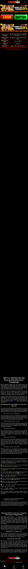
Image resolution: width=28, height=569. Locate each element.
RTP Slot (14, 400)
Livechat (14, 568)
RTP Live (16, 516)
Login (5, 568)
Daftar (23, 568)
